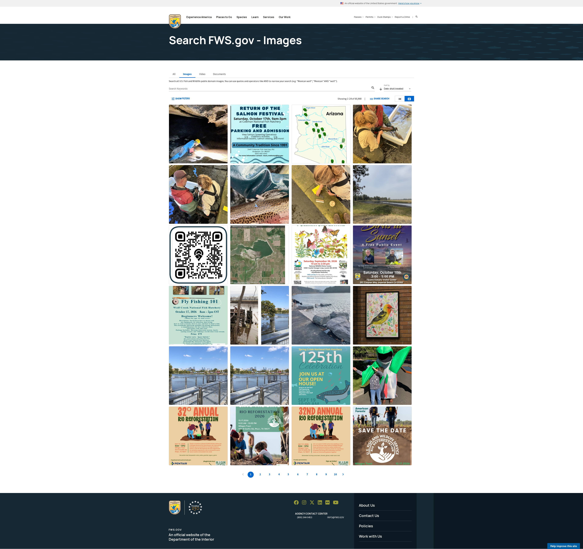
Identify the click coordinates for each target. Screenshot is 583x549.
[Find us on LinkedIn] (321, 502)
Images (187, 74)
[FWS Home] (175, 21)
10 (335, 474)
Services (268, 17)
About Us (367, 505)
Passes (357, 16)
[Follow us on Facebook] (297, 502)
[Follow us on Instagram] (305, 502)
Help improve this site (563, 546)
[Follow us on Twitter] (313, 502)
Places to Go (224, 17)
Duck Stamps (384, 16)
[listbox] (397, 88)
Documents (219, 74)
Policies (366, 525)
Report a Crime (402, 16)
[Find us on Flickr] (328, 502)
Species (242, 17)
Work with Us (370, 536)
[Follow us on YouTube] (337, 502)
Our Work (284, 17)
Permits (369, 16)
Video (202, 74)
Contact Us (369, 515)
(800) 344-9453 (304, 517)
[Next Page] (343, 475)
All (174, 74)
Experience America (199, 17)
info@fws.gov (335, 517)
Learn (255, 17)
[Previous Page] (243, 475)
